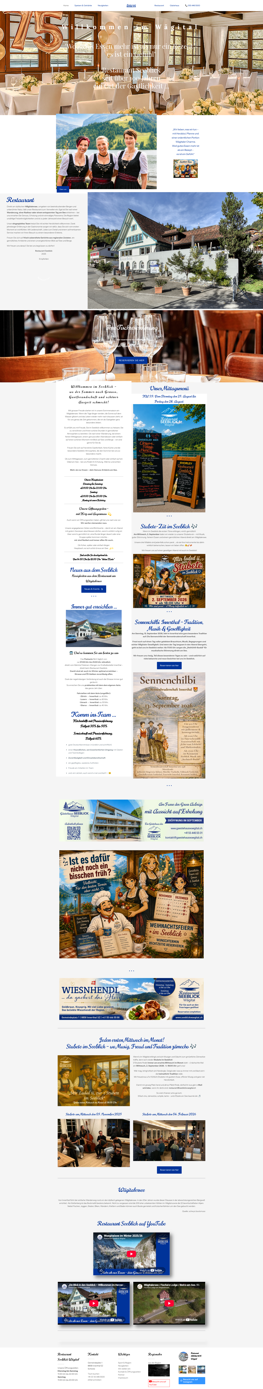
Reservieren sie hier (131, 360)
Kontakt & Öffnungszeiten (129, 1372)
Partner (121, 1375)
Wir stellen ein (124, 1369)
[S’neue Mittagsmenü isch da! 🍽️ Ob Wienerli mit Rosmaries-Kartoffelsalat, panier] (201, 1370)
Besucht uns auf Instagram (190, 1380)
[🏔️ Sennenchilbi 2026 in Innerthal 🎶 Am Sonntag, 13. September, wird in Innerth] (192, 1370)
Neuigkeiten (123, 1366)
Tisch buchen (93, 1374)
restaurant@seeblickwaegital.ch (182, 1088)
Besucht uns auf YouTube (157, 1383)
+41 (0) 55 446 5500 (96, 1377)
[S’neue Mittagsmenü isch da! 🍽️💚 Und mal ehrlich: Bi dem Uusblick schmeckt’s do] (183, 1370)
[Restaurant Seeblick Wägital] (131, 5)
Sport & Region (124, 1362)
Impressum (123, 1378)
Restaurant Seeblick (43, 251)
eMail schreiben (94, 1380)
